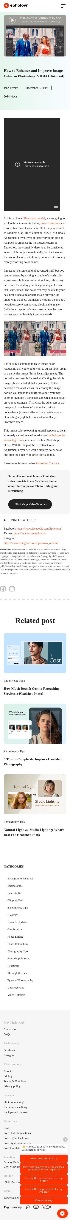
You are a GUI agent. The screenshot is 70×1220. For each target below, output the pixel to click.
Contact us (10, 1029)
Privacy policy (12, 1086)
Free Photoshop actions (17, 1132)
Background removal (16, 1112)
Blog (6, 1127)
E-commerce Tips (17, 907)
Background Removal (20, 878)
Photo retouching (14, 1102)
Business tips (15, 885)
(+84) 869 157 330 (15, 1181)
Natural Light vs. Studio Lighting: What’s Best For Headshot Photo (34, 832)
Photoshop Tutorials (47, 463)
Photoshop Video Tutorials (31, 504)
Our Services (14, 929)
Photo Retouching (14, 680)
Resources (13, 965)
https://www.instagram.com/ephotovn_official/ (31, 543)
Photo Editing (15, 936)
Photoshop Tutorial (18, 958)
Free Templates (12, 1148)
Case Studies (14, 893)
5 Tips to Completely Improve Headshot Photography (33, 761)
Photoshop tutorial (34, 218)
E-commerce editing (15, 1107)
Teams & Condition (15, 1081)
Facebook (9, 1050)
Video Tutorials (16, 994)
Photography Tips (14, 751)
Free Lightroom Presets (17, 1143)
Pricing (8, 1076)
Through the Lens (17, 973)
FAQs (7, 1034)
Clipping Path (15, 900)
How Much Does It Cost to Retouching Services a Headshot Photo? (32, 691)
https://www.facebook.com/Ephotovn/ (39, 528)
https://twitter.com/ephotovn (30, 533)
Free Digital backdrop (16, 1137)
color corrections (50, 223)
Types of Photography (20, 980)
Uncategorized (15, 987)
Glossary (12, 914)
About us (9, 1071)
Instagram (9, 1055)
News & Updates (17, 922)
